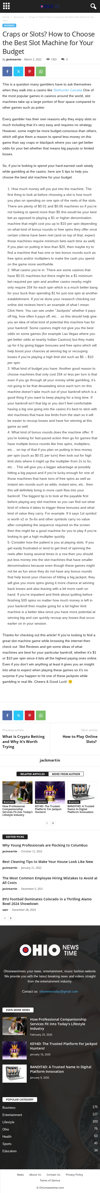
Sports (7, 1144)
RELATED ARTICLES (32, 774)
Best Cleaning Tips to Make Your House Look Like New (47, 861)
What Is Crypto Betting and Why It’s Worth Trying (23, 741)
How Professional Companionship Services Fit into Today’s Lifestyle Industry (17, 810)
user (5, 909)
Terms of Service (50, 1180)
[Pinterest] (29, 71)
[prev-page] (47, 823)
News (20, 1174)
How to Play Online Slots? (80, 739)
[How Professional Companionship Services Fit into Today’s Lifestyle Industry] (17, 792)
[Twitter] (18, 71)
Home (5, 17)
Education (9, 1151)
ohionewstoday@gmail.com (58, 991)
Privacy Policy (74, 1174)
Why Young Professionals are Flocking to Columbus (45, 845)
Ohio (5, 1129)
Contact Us (53, 1174)
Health (6, 1136)
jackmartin (13, 59)
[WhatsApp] (41, 71)
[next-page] (52, 823)
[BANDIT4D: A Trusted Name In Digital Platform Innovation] (82, 792)
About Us (35, 1174)
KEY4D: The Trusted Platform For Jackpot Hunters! (48, 809)
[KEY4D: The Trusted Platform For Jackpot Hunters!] (50, 792)
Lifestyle (8, 1122)
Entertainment (12, 1115)
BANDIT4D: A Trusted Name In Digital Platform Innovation (80, 809)
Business (19, 17)
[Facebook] (7, 71)
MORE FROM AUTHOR (66, 774)
